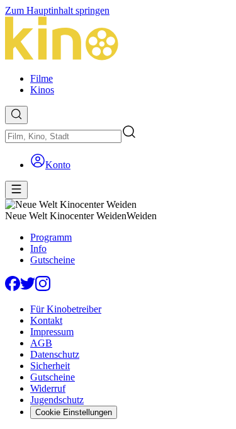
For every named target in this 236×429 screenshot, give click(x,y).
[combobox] (63, 136)
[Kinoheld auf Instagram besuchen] (42, 287)
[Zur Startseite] (118, 39)
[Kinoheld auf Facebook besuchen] (12, 287)
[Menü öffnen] (16, 190)
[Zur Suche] (16, 115)
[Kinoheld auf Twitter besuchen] (27, 287)
